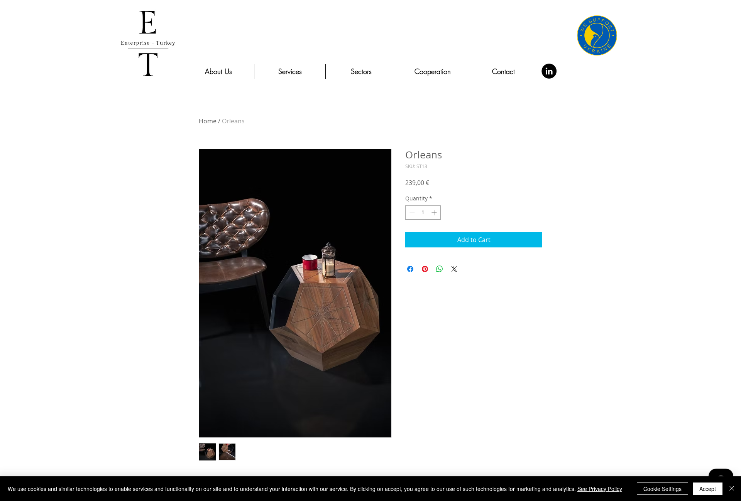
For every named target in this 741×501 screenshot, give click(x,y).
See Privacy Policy (599, 489)
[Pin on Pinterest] (425, 269)
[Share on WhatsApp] (439, 269)
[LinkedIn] (549, 71)
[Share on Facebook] (410, 269)
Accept (707, 489)
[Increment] (435, 212)
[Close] (731, 489)
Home (208, 121)
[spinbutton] (423, 212)
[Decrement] (411, 212)
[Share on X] (454, 269)
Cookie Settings (662, 489)
